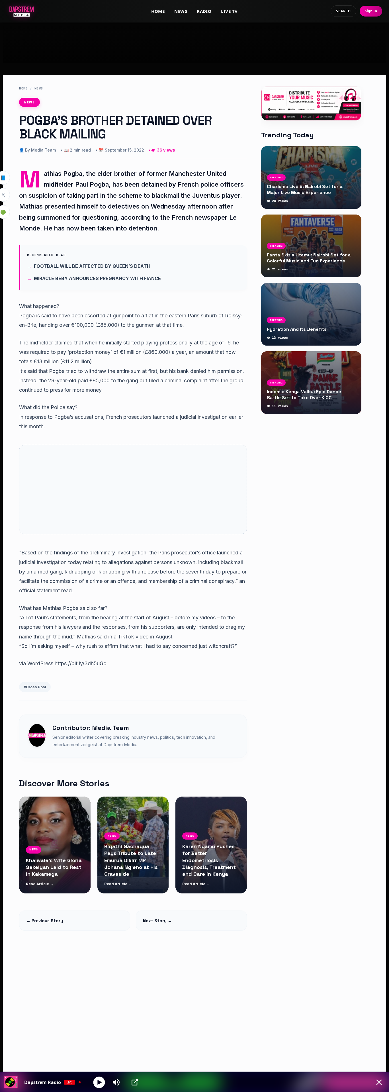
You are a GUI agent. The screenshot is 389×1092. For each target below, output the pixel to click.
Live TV (229, 11)
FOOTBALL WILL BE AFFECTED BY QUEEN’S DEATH (92, 266)
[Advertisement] (194, 43)
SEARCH (343, 11)
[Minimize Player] (379, 1082)
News (180, 11)
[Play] (99, 1082)
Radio (204, 11)
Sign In (371, 11)
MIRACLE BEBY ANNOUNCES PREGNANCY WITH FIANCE (97, 278)
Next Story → (157, 920)
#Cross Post (35, 687)
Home (158, 11)
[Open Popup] (134, 1082)
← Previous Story (44, 920)
